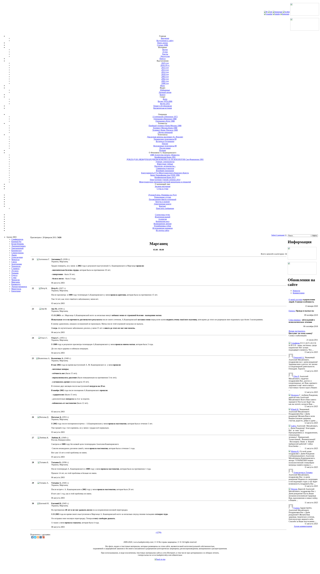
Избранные (165, 90)
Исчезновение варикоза (162, 228)
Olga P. (296, 376)
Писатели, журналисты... (165, 166)
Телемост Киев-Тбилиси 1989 (165, 130)
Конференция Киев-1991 (165, 157)
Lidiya (293, 426)
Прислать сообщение (165, 208)
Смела (14, 262)
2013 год (165, 70)
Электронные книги (162, 204)
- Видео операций (165, 132)
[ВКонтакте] (32, 537)
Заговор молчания (162, 186)
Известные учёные (165, 164)
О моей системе (295, 300)
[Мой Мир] (41, 537)
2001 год (165, 81)
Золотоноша (16, 264)
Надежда (295, 395)
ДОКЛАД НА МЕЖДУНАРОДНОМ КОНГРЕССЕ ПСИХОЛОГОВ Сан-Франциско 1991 (165, 159)
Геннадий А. (299, 357)
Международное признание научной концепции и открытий (165, 182)
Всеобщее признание (165, 171)
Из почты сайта (162, 230)
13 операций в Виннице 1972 (165, 117)
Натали (294, 489)
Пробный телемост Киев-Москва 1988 (165, 126)
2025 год (165, 63)
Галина (297, 508)
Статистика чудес (162, 215)
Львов (14, 255)
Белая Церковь (17, 244)
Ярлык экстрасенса (297, 331)
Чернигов (15, 280)
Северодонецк (17, 253)
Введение (165, 38)
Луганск (14, 271)
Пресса (163, 59)
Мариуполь (16, 289)
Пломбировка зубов (162, 226)
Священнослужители (165, 168)
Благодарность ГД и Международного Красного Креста (165, 173)
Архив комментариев (303, 526)
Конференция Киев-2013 (165, 177)
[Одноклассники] (38, 537)
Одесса (14, 275)
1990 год (165, 83)
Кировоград (16, 250)
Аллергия (162, 219)
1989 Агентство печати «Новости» (165, 155)
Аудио (165, 52)
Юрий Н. (295, 409)
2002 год (165, 79)
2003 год (165, 77)
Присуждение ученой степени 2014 (165, 180)
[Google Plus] (43, 537)
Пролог (165, 144)
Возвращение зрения (162, 224)
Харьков (14, 273)
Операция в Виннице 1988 (165, 119)
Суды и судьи (162, 189)
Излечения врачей (162, 217)
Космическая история (162, 108)
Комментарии (298, 293)
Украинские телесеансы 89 (165, 139)
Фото (162, 86)
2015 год (165, 68)
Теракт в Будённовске (162, 106)
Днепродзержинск (19, 286)
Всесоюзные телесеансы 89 (165, 146)
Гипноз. (292, 311)
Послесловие (165, 148)
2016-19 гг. (165, 65)
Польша (162, 150)
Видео (165, 50)
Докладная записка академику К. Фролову (165, 137)
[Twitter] (35, 537)
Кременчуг (16, 284)
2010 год (165, 74)
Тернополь (15, 266)
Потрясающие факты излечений (162, 199)
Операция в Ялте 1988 (165, 121)
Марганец (15, 282)
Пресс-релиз (162, 43)
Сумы (13, 277)
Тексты (165, 54)
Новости (296, 291)
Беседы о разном (163, 202)
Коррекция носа (162, 221)
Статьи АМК (162, 45)
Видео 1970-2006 (165, 101)
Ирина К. (295, 451)
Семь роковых (295, 320)
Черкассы (15, 259)
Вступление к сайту (165, 41)
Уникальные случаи (162, 197)
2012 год (165, 72)
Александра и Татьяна (303, 472)
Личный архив (165, 92)
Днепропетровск (18, 246)
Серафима (295, 343)
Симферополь (17, 239)
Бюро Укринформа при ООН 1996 (165, 175)
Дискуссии (165, 56)
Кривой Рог (16, 241)
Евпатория (15, 291)
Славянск (15, 268)
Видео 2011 (165, 104)
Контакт (162, 206)
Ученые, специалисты (165, 162)
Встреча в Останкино (165, 141)
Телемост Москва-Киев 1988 (165, 128)
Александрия (17, 257)
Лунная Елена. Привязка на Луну (162, 195)
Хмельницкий (17, 248)
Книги (162, 95)
